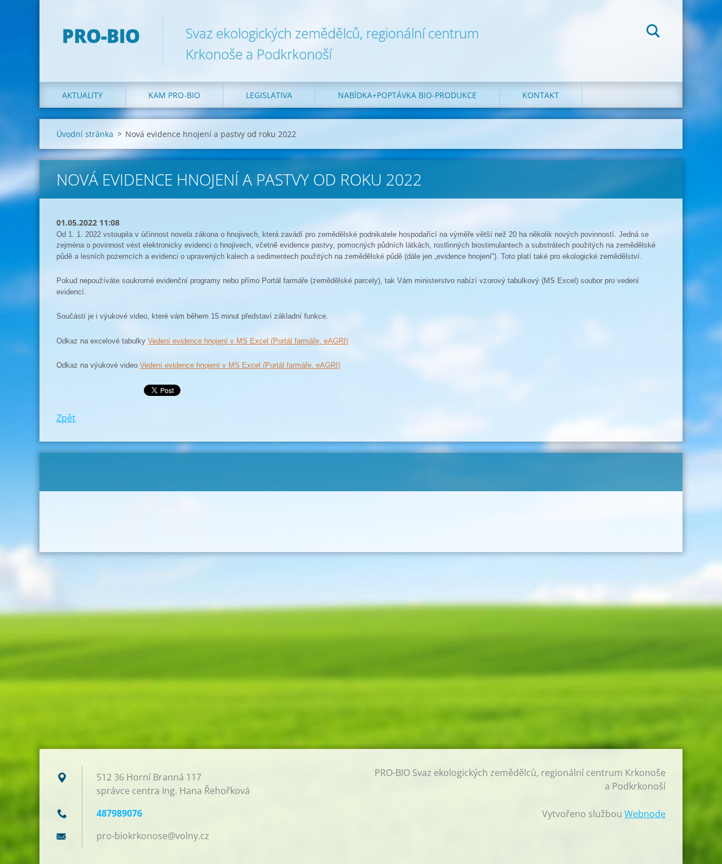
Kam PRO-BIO (174, 95)
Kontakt (540, 95)
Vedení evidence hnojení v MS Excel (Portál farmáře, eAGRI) (248, 341)
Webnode (645, 814)
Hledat (653, 33)
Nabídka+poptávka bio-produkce (407, 95)
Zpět (66, 418)
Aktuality (82, 95)
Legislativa (269, 95)
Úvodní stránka (84, 134)
